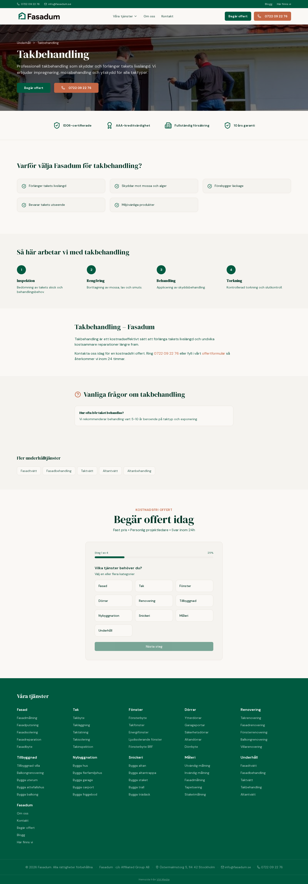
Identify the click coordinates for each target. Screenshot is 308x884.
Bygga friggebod (85, 794)
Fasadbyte (24, 747)
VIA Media (163, 879)
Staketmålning (195, 794)
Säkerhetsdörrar (197, 732)
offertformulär (213, 353)
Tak (76, 709)
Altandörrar (193, 739)
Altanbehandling (139, 471)
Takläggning (81, 725)
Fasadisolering (27, 732)
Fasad (22, 709)
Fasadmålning (27, 718)
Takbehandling (251, 787)
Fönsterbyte (138, 718)
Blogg (268, 4)
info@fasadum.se (59, 4)
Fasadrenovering (253, 725)
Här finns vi (284, 4)
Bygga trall (136, 787)
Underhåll (24, 43)
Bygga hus (80, 766)
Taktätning (80, 732)
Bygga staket (138, 780)
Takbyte (79, 718)
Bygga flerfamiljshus (87, 773)
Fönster (136, 709)
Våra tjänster (123, 16)
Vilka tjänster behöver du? (118, 568)
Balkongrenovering (254, 739)
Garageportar (195, 725)
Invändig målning (197, 773)
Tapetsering (193, 787)
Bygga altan (137, 766)
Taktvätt (87, 471)
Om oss (149, 16)
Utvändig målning (197, 766)
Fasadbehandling (58, 471)
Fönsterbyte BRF (141, 747)
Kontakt (167, 16)
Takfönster (137, 725)
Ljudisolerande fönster (145, 739)
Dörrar (190, 709)
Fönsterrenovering (254, 732)
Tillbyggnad (27, 757)
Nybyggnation (85, 757)
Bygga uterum (27, 780)
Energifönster (139, 732)
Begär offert (238, 16)
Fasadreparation (29, 739)
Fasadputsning (28, 725)
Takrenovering (251, 718)
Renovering (251, 709)
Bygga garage (83, 780)
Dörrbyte (191, 747)
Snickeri (136, 757)
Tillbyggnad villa (28, 766)
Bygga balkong (27, 794)
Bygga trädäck (139, 794)
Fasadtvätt (29, 471)
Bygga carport (83, 787)
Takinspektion (83, 747)
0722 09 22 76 (30, 4)
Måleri (190, 757)
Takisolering (81, 739)
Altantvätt (110, 471)
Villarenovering (251, 747)
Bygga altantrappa (142, 773)
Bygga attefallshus (30, 787)
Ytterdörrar (193, 718)
